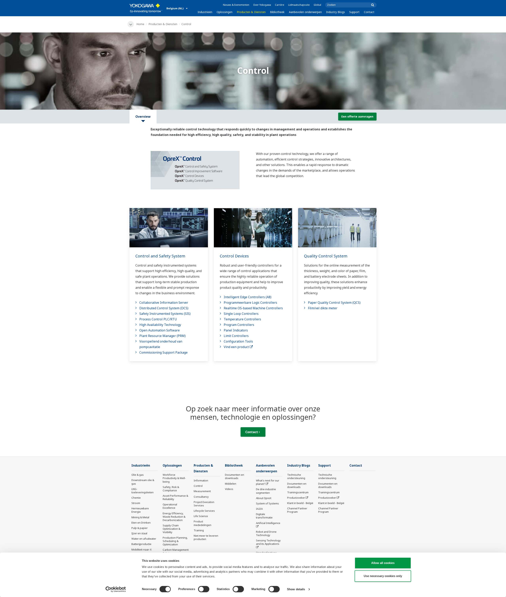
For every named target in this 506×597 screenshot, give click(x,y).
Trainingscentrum (298, 492)
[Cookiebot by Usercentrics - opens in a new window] (115, 589)
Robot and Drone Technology (266, 533)
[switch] (203, 589)
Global (317, 5)
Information (201, 480)
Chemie (136, 497)
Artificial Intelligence (268, 523)
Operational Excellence (170, 506)
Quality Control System (325, 256)
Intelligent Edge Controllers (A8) (247, 297)
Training (199, 530)
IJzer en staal (139, 533)
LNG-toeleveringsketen (142, 490)
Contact (369, 12)
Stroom (135, 503)
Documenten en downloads (234, 476)
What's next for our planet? (267, 482)
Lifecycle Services (204, 511)
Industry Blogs (335, 12)
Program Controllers (239, 325)
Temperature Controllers (242, 319)
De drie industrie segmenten (266, 490)
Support (354, 12)
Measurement (202, 491)
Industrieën (205, 12)
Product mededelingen (202, 523)
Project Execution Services (204, 503)
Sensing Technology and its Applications (268, 542)
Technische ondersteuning (296, 476)
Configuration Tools (238, 341)
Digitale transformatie (264, 515)
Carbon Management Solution (176, 551)
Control (198, 486)
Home (140, 24)
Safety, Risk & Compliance (171, 488)
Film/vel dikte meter (322, 308)
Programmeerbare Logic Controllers (250, 302)
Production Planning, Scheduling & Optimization (175, 541)
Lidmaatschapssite (299, 5)
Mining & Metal (140, 517)
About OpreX (263, 498)
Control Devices (234, 256)
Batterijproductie (141, 544)
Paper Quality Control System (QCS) (334, 302)
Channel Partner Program (297, 510)
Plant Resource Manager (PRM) (162, 336)
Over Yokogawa (262, 5)
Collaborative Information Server (163, 302)
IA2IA (259, 509)
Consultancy (201, 496)
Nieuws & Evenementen (236, 5)
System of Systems (267, 503)
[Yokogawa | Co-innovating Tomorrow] (145, 8)
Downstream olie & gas (142, 481)
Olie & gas (137, 474)
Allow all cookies (383, 563)
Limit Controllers (236, 336)
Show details (296, 589)
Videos (229, 489)
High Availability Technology (160, 325)
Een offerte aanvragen (357, 116)
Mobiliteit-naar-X (141, 549)
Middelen (230, 483)
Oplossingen (224, 12)
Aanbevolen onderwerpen (305, 12)
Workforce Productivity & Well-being (174, 478)
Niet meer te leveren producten (206, 537)
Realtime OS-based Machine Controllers (253, 308)
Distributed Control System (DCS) (163, 308)
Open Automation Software (159, 330)
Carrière (279, 5)
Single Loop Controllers (241, 313)
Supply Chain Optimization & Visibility (171, 529)
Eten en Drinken (141, 522)
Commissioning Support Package (163, 352)
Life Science (201, 516)
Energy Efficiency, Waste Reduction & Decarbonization (174, 517)
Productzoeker (296, 497)
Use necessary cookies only (383, 576)
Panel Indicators (236, 330)
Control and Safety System (160, 256)
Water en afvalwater (143, 538)
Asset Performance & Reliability (175, 497)
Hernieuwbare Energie (140, 510)
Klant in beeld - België (300, 503)
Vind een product (237, 347)
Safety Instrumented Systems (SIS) (165, 313)
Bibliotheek (277, 12)
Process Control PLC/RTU (158, 319)
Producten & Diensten (251, 12)
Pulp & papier (139, 528)
